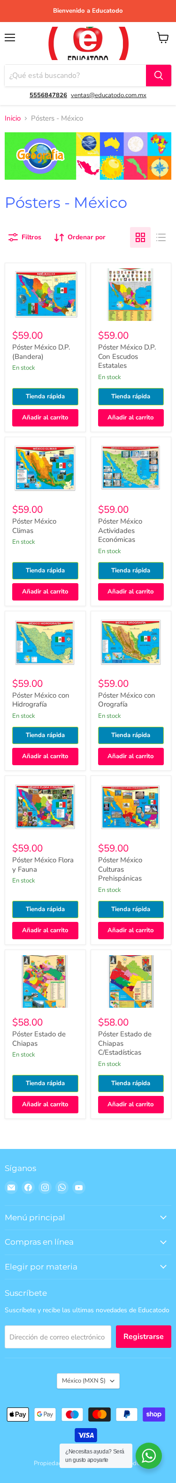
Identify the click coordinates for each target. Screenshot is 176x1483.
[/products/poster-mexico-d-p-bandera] (45, 294)
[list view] (161, 237)
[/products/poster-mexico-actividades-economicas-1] (131, 468)
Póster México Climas (34, 526)
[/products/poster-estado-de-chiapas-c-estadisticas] (131, 981)
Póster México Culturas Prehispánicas (120, 869)
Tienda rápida (45, 396)
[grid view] (140, 237)
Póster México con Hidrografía (40, 700)
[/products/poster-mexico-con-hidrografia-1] (45, 642)
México (84, 1381)
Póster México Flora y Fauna (43, 864)
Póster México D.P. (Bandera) (41, 351)
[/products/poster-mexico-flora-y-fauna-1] (45, 807)
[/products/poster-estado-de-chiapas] (45, 981)
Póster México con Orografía (126, 700)
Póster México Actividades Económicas (120, 530)
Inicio (13, 118)
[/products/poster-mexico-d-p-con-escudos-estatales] (131, 294)
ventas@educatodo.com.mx (108, 95)
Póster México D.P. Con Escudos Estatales (127, 356)
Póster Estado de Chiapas (39, 1038)
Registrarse (143, 1336)
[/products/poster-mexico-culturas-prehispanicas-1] (131, 807)
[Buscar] (158, 75)
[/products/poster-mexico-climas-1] (45, 468)
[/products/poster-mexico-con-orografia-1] (131, 642)
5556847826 (48, 95)
